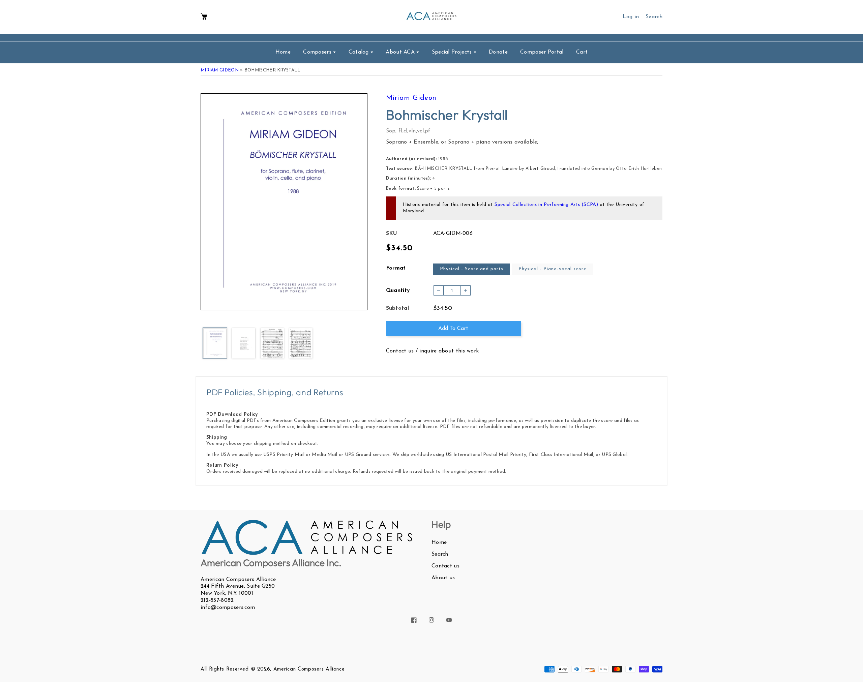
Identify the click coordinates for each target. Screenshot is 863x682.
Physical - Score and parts (471, 269)
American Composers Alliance (309, 669)
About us (443, 578)
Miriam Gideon (220, 70)
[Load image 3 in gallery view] (272, 343)
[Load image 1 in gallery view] (215, 343)
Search (440, 554)
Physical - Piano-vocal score (552, 269)
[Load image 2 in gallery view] (243, 343)
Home (439, 542)
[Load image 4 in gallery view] (301, 343)
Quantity (398, 290)
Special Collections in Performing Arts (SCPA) (546, 204)
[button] (204, 17)
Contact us (445, 566)
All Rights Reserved (224, 669)
